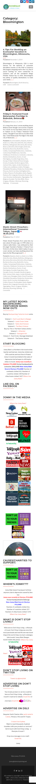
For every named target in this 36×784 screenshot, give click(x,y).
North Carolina (14, 171)
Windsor (12, 181)
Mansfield (6, 169)
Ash (15, 143)
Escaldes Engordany (17, 159)
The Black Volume (22, 326)
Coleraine (29, 155)
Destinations (12, 157)
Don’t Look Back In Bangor (22, 319)
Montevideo (28, 169)
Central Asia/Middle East (11, 153)
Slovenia (9, 177)
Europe (5, 161)
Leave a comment (13, 85)
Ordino (5, 173)
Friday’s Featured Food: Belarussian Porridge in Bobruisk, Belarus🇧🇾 (15, 116)
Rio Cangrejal (13, 175)
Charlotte (23, 153)
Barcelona (21, 145)
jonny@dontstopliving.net (18, 761)
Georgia (25, 161)
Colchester (22, 155)
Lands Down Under (22, 321)
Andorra (29, 141)
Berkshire (11, 147)
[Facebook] (21, 1)
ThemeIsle (26, 780)
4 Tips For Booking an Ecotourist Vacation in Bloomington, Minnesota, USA (16, 52)
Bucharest (6, 149)
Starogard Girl (22, 333)
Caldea (5, 151)
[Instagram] (27, 1)
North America (23, 82)
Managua (26, 167)
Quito (24, 173)
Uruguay (6, 181)
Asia (25, 143)
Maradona (13, 169)
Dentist (5, 157)
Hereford (17, 163)
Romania (21, 175)
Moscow (5, 171)
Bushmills (20, 149)
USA (4, 85)
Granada (11, 163)
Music (5, 280)
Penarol (10, 173)
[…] (12, 79)
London (20, 167)
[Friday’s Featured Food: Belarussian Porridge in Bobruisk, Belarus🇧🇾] (18, 101)
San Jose (27, 284)
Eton (26, 159)
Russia (27, 175)
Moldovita (20, 169)
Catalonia (28, 151)
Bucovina (13, 149)
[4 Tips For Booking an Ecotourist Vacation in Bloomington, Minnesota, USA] (18, 38)
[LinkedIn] (30, 1)
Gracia (5, 163)
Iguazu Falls (24, 163)
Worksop (18, 181)
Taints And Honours (22, 324)
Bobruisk (27, 147)
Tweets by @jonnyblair (18, 678)
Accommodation (15, 141)
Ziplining (6, 183)
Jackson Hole (7, 165)
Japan (14, 165)
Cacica (26, 149)
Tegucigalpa (25, 177)
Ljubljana (14, 167)
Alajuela (23, 141)
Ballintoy (6, 145)
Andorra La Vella (8, 143)
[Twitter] (24, 1)
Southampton (16, 177)
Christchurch (14, 155)
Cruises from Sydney (18, 721)
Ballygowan (13, 145)
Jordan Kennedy (22, 165)
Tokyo (27, 179)
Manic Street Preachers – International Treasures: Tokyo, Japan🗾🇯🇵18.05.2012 (16, 230)
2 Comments (14, 183)
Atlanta (29, 143)
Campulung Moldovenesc (16, 151)
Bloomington (14, 82)
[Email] (33, 1)
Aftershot (22, 331)
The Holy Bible (19, 179)
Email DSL (26, 697)
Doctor (19, 157)
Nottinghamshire (24, 171)
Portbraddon (18, 173)
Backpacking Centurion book (18, 314)
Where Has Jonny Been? (18, 403)
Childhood (6, 155)
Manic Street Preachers (25, 276)
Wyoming (25, 181)
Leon (8, 167)
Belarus (5, 147)
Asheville (20, 143)
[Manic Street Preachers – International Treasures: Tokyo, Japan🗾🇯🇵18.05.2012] (18, 207)
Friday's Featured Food (15, 161)
